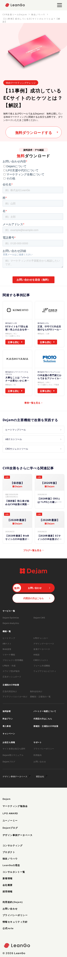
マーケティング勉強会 (15, 806)
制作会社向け (36, 691)
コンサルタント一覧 (14, 871)
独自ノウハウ (38, 14)
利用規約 (38, 755)
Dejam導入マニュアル (13, 755)
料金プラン (8, 718)
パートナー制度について (45, 711)
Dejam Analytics (11, 623)
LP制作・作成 (9, 665)
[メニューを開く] (59, 5)
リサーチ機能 (9, 654)
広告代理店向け (10, 691)
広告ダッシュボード (12, 676)
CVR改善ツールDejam (15, 14)
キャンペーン (9, 733)
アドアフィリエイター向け (15, 696)
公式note (8, 928)
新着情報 (8, 878)
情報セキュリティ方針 (15, 921)
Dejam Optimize (11, 617)
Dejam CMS (39, 617)
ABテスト (7, 643)
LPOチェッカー (41, 638)
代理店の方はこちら (43, 718)
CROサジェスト (41, 660)
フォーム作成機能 (42, 665)
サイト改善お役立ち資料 (14, 748)
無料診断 (7, 711)
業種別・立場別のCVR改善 (46, 726)
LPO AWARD (10, 813)
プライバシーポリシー (44, 748)
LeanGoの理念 (11, 865)
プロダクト (9, 852)
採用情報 (8, 891)
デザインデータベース (44, 643)
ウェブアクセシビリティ (45, 671)
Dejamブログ (9, 761)
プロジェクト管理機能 (13, 660)
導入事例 (7, 726)
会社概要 (8, 885)
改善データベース (42, 649)
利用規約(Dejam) (13, 902)
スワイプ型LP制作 (11, 671)
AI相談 (37, 654)
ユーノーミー (10, 820)
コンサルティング (13, 845)
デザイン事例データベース (18, 835)
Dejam (6, 798)
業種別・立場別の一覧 (40, 696)
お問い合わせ (40, 761)
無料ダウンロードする (33, 132)
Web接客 (7, 649)
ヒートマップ (9, 638)
